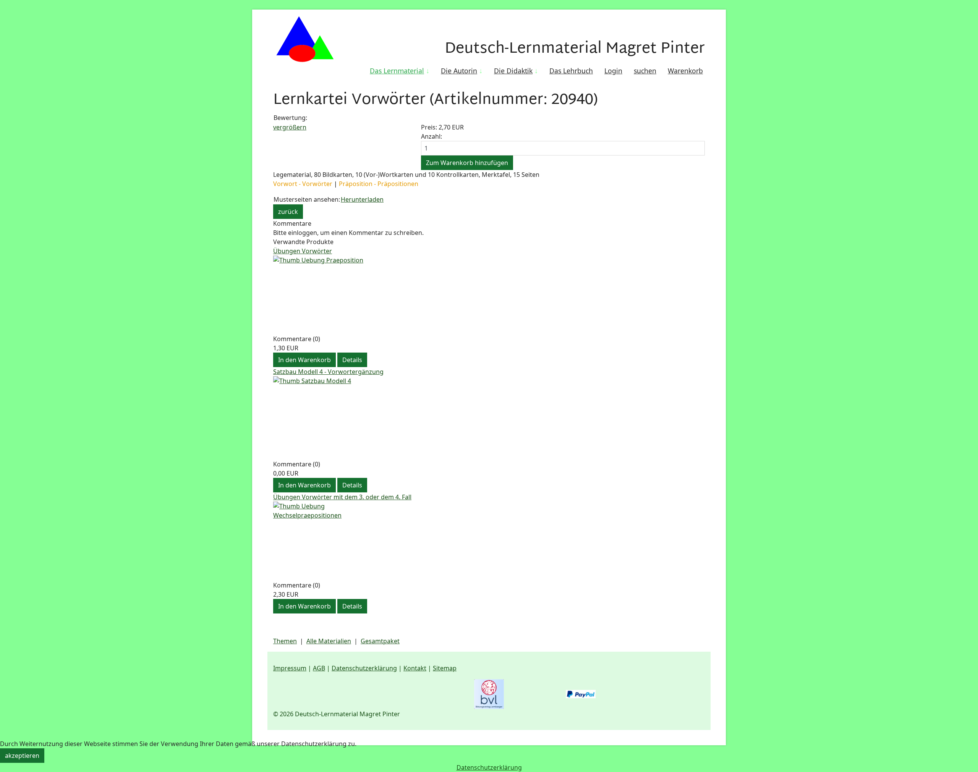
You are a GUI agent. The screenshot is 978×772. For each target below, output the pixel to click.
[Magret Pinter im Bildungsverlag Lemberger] (489, 694)
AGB (319, 668)
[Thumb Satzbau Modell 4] (489, 418)
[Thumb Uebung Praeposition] (489, 295)
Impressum (289, 668)
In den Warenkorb (304, 360)
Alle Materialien (328, 641)
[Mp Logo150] (305, 40)
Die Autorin (459, 70)
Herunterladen (362, 199)
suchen (645, 70)
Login (613, 70)
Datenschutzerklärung (364, 668)
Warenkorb (685, 70)
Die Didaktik (513, 70)
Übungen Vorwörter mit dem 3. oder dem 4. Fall (342, 497)
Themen (285, 641)
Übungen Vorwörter (302, 251)
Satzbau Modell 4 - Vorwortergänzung (328, 371)
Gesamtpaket (380, 641)
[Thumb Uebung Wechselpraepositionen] (489, 541)
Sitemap (445, 668)
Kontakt (414, 668)
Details (352, 360)
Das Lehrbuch (571, 70)
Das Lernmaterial (397, 70)
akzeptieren (22, 755)
